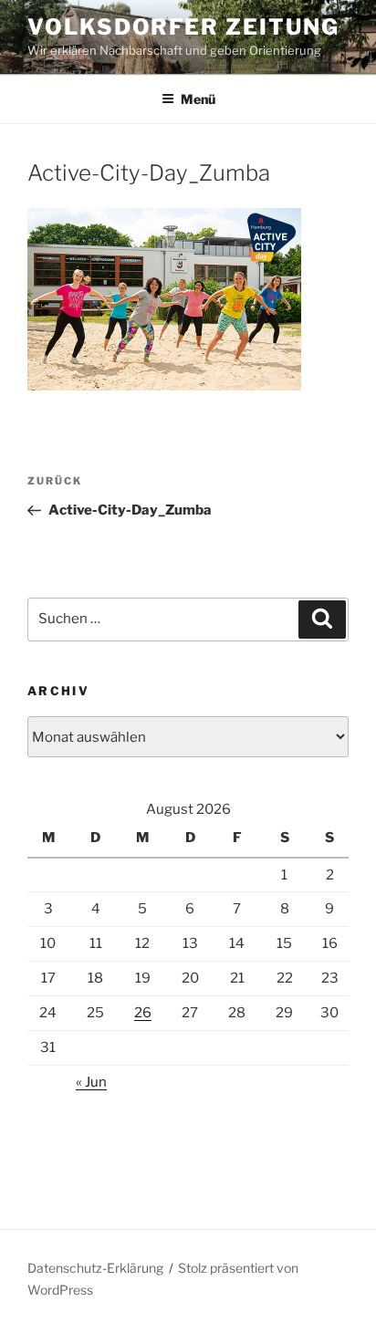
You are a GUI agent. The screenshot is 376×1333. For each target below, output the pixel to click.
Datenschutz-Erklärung (95, 1268)
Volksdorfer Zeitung (183, 27)
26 (142, 1013)
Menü (198, 99)
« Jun (91, 1082)
